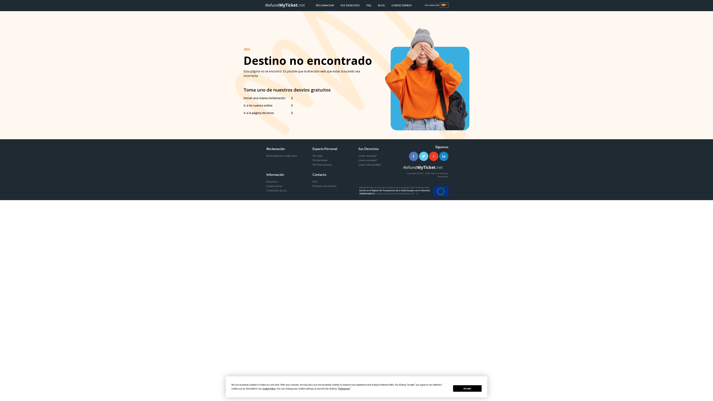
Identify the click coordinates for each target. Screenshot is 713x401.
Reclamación (432, 5)
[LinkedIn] (443, 156)
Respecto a (272, 182)
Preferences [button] (344, 388)
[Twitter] (423, 156)
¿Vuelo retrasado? (367, 156)
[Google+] (433, 156)
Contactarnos (402, 5)
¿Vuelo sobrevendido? (369, 165)
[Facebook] (413, 156)
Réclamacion (325, 5)
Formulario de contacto (324, 186)
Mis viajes (317, 156)
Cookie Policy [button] (269, 388)
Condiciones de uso (276, 191)
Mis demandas (320, 160)
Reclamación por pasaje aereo (281, 156)
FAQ (368, 5)
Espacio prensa (274, 186)
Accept (467, 388)
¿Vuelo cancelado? (367, 160)
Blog (381, 5)
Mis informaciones (322, 165)
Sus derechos (350, 5)
